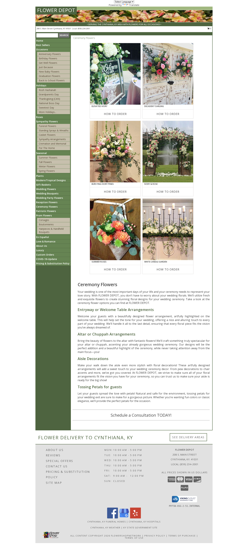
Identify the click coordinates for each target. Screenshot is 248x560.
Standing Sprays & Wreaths (53, 130)
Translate (134, 5)
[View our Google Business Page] (124, 517)
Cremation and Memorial (52, 143)
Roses (39, 117)
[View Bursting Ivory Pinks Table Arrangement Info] (115, 151)
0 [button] (210, 28)
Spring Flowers (47, 170)
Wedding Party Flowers (49, 197)
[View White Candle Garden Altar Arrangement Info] (168, 229)
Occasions (42, 49)
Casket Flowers (47, 134)
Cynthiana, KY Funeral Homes (106, 521)
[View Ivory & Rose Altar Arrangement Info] (168, 151)
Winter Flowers (47, 166)
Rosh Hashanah (47, 90)
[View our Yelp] (135, 517)
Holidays (41, 85)
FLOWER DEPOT (56, 10)
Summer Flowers (48, 157)
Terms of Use (134, 537)
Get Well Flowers (48, 62)
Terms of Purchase (182, 535)
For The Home (47, 148)
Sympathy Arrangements (52, 139)
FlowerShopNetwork (126, 535)
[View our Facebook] (112, 517)
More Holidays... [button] (47, 112)
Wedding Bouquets (47, 193)
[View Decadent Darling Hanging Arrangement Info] (168, 74)
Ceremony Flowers (47, 206)
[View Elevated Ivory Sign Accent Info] (115, 74)
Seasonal (41, 153)
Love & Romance (45, 241)
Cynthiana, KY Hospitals (145, 521)
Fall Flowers (45, 162)
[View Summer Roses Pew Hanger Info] (115, 229)
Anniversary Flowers (50, 54)
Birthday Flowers (48, 58)
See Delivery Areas (188, 437)
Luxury (40, 250)
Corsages (44, 220)
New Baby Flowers (49, 71)
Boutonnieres (46, 224)
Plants (40, 175)
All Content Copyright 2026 (90, 535)
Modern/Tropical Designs (51, 180)
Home (39, 40)
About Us (41, 245)
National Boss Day (49, 103)
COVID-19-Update (46, 259)
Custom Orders (45, 254)
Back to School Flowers (52, 80)
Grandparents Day (49, 94)
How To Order (115, 114)
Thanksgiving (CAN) (49, 98)
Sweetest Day (46, 107)
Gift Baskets (43, 184)
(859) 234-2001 (84, 28)
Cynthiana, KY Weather (105, 527)
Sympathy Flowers (47, 121)
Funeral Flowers (47, 126)
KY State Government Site (140, 527)
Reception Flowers (46, 202)
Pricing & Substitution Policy (53, 263)
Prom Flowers (44, 215)
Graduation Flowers (49, 76)
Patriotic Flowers (46, 211)
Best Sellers (43, 45)
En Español (42, 237)
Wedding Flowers (46, 189)
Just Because (46, 67)
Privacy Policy (154, 535)
